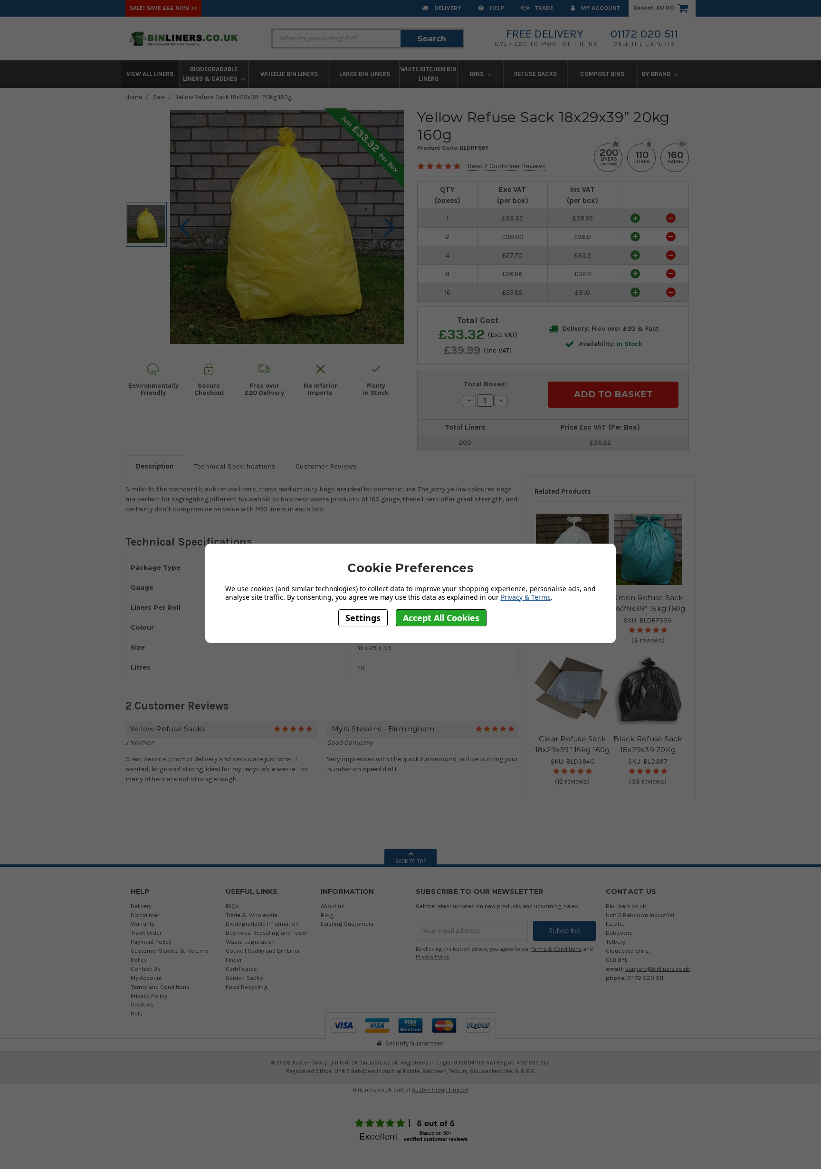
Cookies (142, 1004)
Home (133, 97)
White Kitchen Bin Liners (428, 74)
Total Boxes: (485, 384)
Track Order (146, 932)
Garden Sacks (244, 977)
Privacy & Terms (526, 597)
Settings (363, 617)
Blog (327, 915)
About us (332, 906)
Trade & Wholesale (251, 915)
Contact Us (146, 968)
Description (155, 466)
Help (496, 7)
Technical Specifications (235, 466)
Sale (159, 97)
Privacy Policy (149, 995)
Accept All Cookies (441, 617)
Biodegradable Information (262, 923)
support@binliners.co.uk (657, 968)
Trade (544, 7)
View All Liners (149, 73)
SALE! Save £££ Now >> (163, 7)
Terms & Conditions (557, 949)
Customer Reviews (326, 466)
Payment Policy (151, 941)
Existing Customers (347, 923)
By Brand (657, 73)
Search (431, 38)
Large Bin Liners (364, 73)
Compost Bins (602, 73)
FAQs (232, 906)
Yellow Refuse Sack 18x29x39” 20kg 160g (234, 97)
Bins (477, 73)
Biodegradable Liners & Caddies (211, 74)
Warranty (142, 923)
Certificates (241, 968)
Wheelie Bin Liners (289, 73)
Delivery (447, 7)
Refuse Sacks (535, 73)
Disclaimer (145, 915)
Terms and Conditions (160, 986)
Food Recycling (247, 986)
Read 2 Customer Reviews (507, 166)
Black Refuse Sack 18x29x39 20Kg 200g (647, 749)
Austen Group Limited (440, 1089)
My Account (600, 7)
